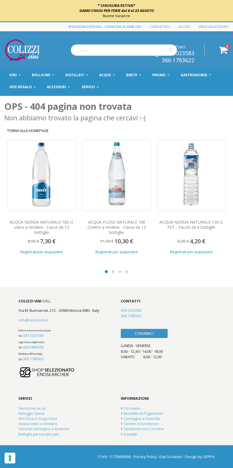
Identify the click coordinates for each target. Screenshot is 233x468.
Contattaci (160, 26)
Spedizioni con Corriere (143, 428)
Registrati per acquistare (41, 251)
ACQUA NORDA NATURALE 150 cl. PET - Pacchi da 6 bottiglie (191, 224)
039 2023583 (33, 335)
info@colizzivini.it (33, 320)
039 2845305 (33, 347)
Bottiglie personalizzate (38, 434)
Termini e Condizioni (141, 423)
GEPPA (209, 456)
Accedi (184, 26)
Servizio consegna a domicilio (43, 428)
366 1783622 (178, 59)
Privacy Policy (145, 456)
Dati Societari (170, 456)
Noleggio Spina (31, 413)
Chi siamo (131, 408)
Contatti (130, 434)
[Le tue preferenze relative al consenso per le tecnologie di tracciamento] (10, 458)
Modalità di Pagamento (143, 413)
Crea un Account (214, 26)
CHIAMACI (144, 333)
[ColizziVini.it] (28, 50)
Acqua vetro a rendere (37, 423)
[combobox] (124, 50)
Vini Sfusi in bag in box (37, 418)
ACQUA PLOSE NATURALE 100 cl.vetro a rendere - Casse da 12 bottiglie (117, 227)
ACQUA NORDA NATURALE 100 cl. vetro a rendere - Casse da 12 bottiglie (42, 227)
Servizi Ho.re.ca (31, 408)
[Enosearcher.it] (46, 380)
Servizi (88, 86)
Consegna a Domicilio (142, 418)
